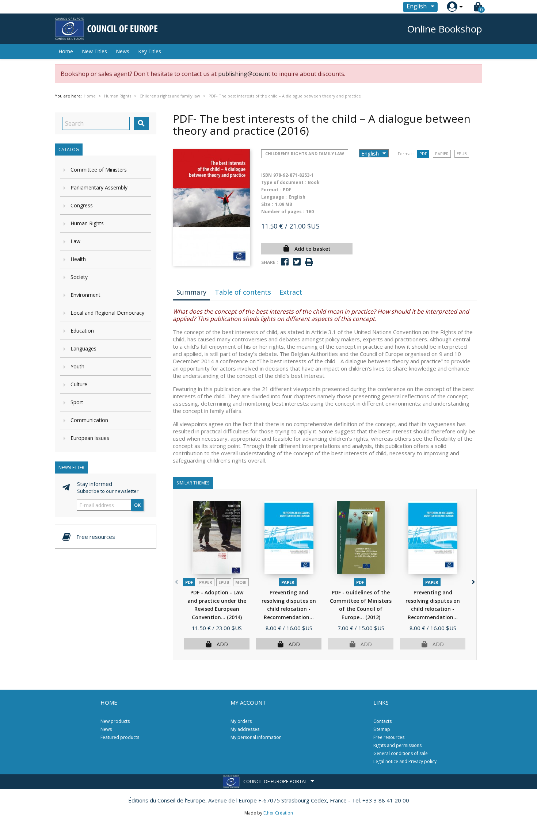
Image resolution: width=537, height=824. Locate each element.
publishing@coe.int (244, 74)
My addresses (245, 729)
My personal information (256, 737)
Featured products (119, 737)
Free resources (388, 737)
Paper (205, 582)
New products (115, 721)
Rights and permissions (397, 745)
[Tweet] (297, 262)
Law (75, 241)
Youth (77, 366)
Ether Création (278, 813)
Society (79, 276)
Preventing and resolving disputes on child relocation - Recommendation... (289, 609)
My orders (241, 721)
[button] (472, 580)
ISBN (266, 175)
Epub (462, 153)
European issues (90, 437)
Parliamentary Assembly (99, 187)
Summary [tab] (191, 292)
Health (78, 259)
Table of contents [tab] (243, 292)
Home (65, 51)
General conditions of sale (400, 753)
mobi (241, 582)
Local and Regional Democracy (107, 312)
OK (137, 505)
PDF (423, 153)
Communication (89, 420)
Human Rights (87, 223)
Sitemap (381, 729)
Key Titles (149, 51)
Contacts (382, 721)
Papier (442, 153)
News (122, 51)
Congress (82, 205)
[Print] (309, 262)
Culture (79, 384)
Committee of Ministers (99, 169)
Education (82, 330)
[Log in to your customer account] (452, 6)
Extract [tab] (290, 292)
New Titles (94, 51)
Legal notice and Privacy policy (405, 761)
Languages (83, 348)
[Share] (285, 262)
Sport (77, 402)
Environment (85, 294)
